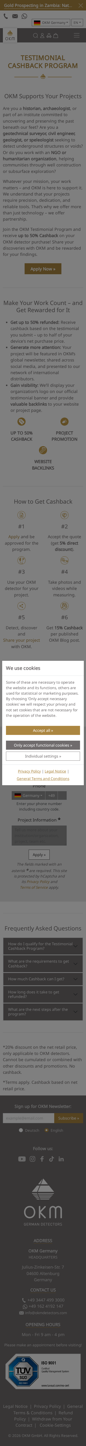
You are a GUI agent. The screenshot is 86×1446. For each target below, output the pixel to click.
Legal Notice (55, 771)
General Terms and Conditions (43, 778)
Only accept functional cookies (41, 745)
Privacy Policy (29, 771)
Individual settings (41, 756)
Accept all (41, 730)
